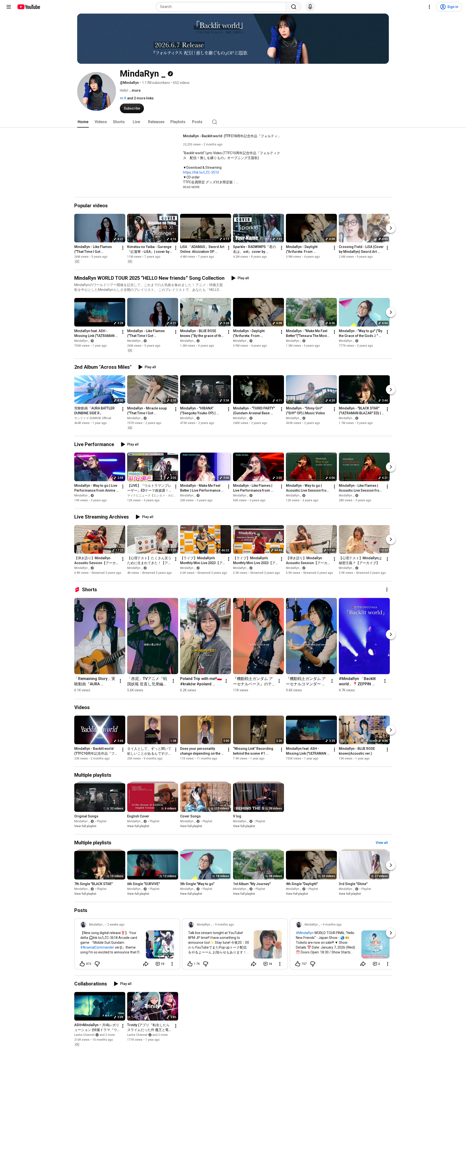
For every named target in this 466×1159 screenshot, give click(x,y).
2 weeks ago (115, 924)
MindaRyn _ (82, 341)
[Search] (293, 7)
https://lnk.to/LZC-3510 (201, 172)
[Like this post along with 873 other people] (82, 964)
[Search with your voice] (310, 7)
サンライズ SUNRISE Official (92, 418)
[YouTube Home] (28, 7)
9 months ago (224, 924)
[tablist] (233, 122)
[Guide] (9, 7)
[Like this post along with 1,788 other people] (190, 964)
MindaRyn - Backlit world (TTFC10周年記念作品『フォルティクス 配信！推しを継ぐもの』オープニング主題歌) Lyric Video (231, 136)
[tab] (83, 122)
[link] (127, 945)
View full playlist (85, 826)
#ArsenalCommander (97, 947)
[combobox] (222, 7)
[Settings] (429, 7)
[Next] (391, 228)
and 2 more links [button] (140, 98)
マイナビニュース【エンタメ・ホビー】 (153, 495)
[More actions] (123, 248)
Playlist (102, 821)
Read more (191, 187)
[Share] (146, 964)
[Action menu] (172, 964)
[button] (191, 186)
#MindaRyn (305, 933)
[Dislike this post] (97, 964)
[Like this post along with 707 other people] (298, 964)
